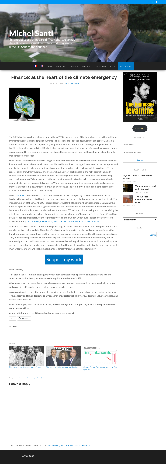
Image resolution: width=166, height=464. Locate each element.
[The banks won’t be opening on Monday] (63, 356)
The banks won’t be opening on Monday (62, 367)
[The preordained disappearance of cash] (26, 356)
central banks (21, 378)
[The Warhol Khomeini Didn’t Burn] (128, 198)
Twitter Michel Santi (152, 2)
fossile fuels (40, 378)
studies (20, 195)
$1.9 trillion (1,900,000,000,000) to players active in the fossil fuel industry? (62, 221)
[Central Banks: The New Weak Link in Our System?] (100, 356)
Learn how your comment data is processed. (70, 445)
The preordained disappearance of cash (25, 367)
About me (61, 66)
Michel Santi (31, 33)
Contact (86, 66)
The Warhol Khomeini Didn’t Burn (143, 199)
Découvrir (139, 128)
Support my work (64, 259)
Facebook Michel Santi (148, 2)
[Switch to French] (35, 66)
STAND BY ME (126, 66)
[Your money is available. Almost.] (128, 188)
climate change (31, 378)
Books (73, 66)
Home (50, 66)
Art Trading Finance (105, 66)
